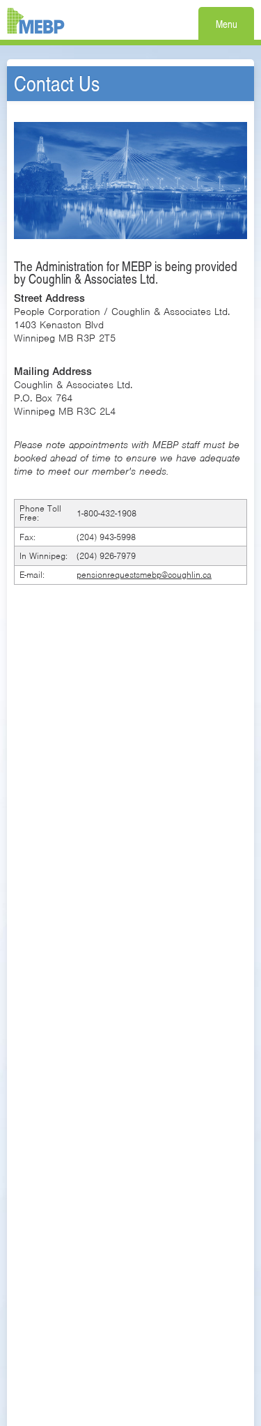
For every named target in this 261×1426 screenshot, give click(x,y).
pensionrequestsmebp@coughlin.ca (144, 575)
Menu (226, 23)
